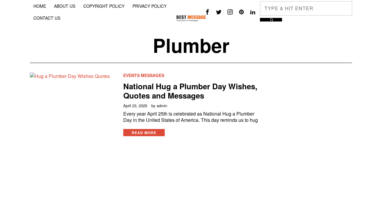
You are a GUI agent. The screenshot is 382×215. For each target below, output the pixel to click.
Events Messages (143, 75)
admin (162, 105)
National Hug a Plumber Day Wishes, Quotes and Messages (190, 91)
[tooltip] (207, 12)
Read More (144, 132)
